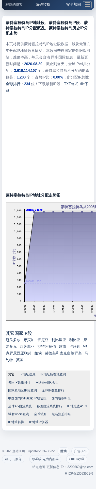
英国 (19, 360)
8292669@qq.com (80, 467)
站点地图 (38, 467)
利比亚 (74, 340)
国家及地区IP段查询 (22, 390)
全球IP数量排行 (53, 390)
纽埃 (38, 353)
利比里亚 (58, 340)
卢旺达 (74, 346)
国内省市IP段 (61, 398)
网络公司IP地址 (46, 382)
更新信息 (53, 467)
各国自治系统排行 (49, 406)
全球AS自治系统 (20, 406)
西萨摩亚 (27, 346)
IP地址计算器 (38, 422)
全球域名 (40, 414)
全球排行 (13, 84)
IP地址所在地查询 (53, 374)
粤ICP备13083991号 (78, 473)
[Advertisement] (48, 144)
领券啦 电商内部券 (45, 459)
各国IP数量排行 (19, 382)
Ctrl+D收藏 (76, 459)
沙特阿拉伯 (46, 346)
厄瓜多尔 (13, 340)
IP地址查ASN (77, 406)
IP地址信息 (27, 374)
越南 (62, 346)
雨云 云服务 (13, 459)
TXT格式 (71, 84)
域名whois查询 (18, 414)
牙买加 (28, 340)
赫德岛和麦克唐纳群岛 (63, 353)
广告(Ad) (80, 451)
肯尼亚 (42, 340)
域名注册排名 (61, 414)
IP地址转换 (16, 422)
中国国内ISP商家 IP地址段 (27, 398)
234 (27, 84)
